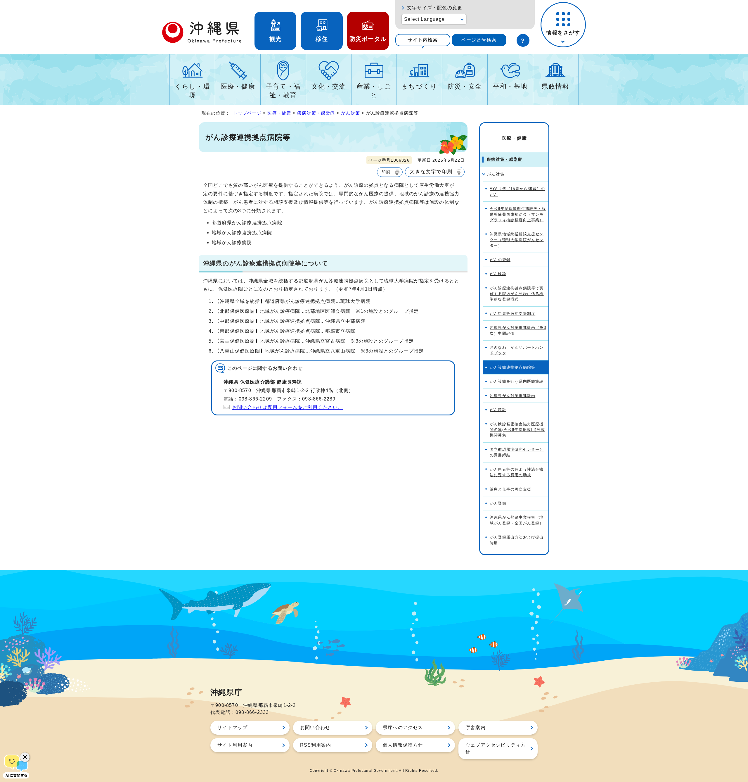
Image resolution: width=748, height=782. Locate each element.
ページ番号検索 (478, 39)
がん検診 (498, 274)
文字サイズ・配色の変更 (434, 7)
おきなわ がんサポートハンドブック (517, 350)
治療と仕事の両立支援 (510, 489)
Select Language (424, 19)
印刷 (386, 172)
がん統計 (498, 410)
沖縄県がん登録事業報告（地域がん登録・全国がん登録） (517, 520)
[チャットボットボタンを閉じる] (25, 757)
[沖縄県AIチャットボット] (16, 766)
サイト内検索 (423, 39)
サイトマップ (232, 727)
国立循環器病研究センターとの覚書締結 (517, 452)
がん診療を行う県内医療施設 (517, 381)
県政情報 (555, 86)
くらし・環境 (192, 91)
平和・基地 (510, 86)
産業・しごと (374, 91)
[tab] (422, 40)
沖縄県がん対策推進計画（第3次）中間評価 (518, 330)
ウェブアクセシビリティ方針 (495, 749)
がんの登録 (500, 260)
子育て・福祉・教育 (283, 91)
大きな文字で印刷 (431, 172)
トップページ (247, 113)
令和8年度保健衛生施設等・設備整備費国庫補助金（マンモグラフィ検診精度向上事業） (518, 214)
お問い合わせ (315, 727)
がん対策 (350, 113)
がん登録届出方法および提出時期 (517, 540)
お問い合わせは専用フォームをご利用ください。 (287, 407)
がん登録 (498, 503)
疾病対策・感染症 (316, 113)
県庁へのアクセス (403, 727)
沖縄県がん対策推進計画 (512, 395)
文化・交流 (328, 86)
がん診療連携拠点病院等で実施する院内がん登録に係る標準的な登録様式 (517, 294)
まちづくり (419, 86)
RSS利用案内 (315, 745)
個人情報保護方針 (403, 745)
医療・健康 (238, 86)
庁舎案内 (475, 727)
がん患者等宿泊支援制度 (512, 313)
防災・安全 (465, 86)
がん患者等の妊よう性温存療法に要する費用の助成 (517, 472)
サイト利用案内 (234, 745)
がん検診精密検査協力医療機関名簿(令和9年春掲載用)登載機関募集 (517, 430)
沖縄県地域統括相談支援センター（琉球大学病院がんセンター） (517, 240)
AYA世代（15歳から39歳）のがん (517, 191)
